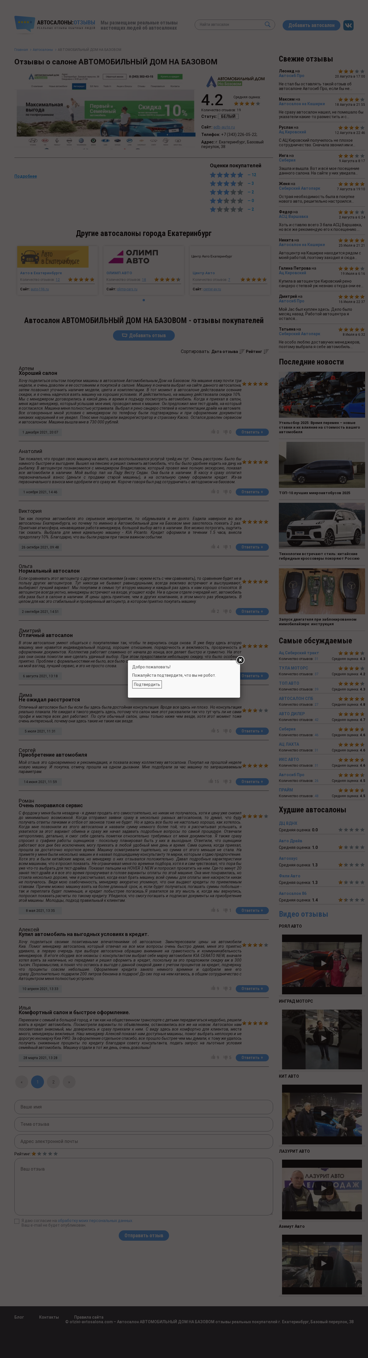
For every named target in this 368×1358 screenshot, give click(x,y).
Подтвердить (147, 684)
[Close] (240, 660)
